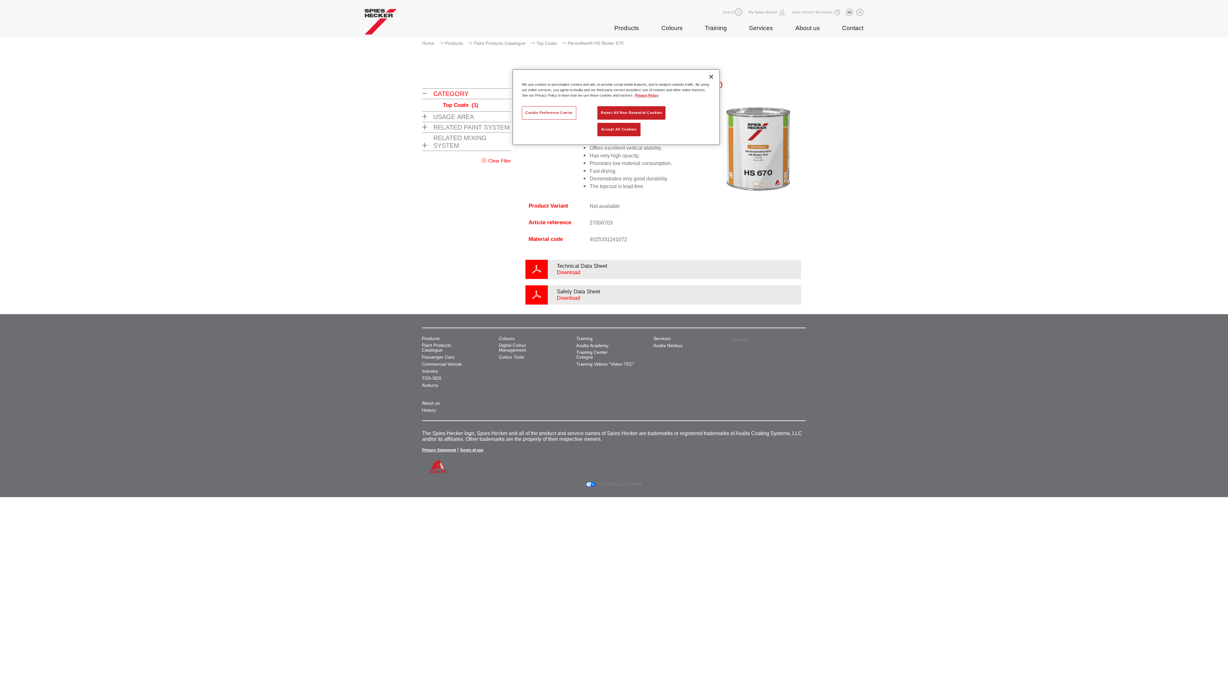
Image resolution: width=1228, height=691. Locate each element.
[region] (616, 107)
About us (807, 28)
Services (761, 28)
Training (716, 28)
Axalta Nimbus (667, 345)
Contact (852, 28)
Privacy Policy (646, 95)
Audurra (430, 385)
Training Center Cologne (592, 355)
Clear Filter (499, 160)
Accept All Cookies (618, 129)
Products (626, 28)
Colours (672, 28)
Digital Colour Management (512, 348)
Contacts (739, 339)
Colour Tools (511, 357)
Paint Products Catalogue (499, 43)
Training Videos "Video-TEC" (605, 364)
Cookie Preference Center (549, 113)
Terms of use (472, 450)
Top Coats (546, 43)
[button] (738, 12)
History (429, 410)
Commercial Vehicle (442, 364)
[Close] (711, 77)
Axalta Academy (592, 345)
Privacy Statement (439, 450)
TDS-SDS (431, 378)
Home (428, 43)
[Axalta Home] (381, 23)
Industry (430, 371)
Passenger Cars (438, 357)
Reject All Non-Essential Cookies (631, 113)
